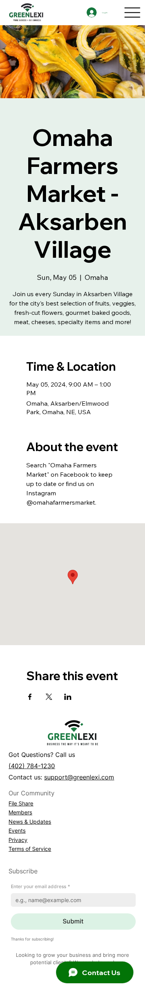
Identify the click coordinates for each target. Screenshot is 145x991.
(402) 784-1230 (32, 766)
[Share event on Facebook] (30, 697)
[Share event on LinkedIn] (68, 697)
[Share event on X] (49, 697)
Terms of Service (30, 848)
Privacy (18, 840)
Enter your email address (40, 886)
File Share (21, 803)
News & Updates (30, 821)
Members (20, 812)
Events (17, 830)
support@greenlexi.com (79, 777)
